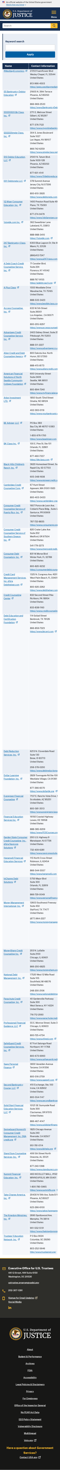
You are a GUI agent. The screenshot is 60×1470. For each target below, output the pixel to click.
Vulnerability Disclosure (30, 1426)
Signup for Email (21, 1298)
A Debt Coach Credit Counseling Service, (14, 267)
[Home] (17, 17)
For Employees (30, 1398)
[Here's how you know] (30, 3)
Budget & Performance (30, 1356)
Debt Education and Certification (13, 619)
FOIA (30, 1370)
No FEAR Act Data (30, 1412)
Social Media (15, 1302)
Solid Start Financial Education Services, (13, 1109)
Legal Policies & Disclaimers (30, 1384)
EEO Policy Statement (30, 1419)
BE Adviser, (11, 423)
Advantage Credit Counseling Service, (13, 336)
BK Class (10, 443)
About (30, 1349)
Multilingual (30, 1433)
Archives (30, 1363)
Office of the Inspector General (30, 1405)
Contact (28, 1457)
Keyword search (14, 41)
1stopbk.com (12, 222)
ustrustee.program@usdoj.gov (23, 1282)
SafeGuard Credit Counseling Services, (14, 1047)
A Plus (10, 287)
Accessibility (30, 1377)
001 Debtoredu (13, 181)
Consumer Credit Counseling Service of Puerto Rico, (14, 509)
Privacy (30, 1391)
